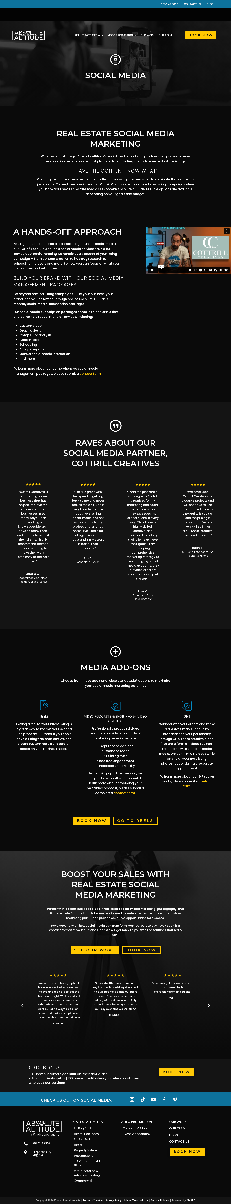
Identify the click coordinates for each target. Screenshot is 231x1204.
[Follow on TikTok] (142, 1099)
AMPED (190, 1200)
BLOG (210, 4)
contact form (90, 373)
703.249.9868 (172, 4)
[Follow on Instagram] (132, 1099)
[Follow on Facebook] (164, 1099)
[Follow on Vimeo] (174, 1099)
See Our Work (95, 950)
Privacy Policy (113, 1200)
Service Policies (160, 1200)
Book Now (201, 35)
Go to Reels (135, 820)
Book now (141, 950)
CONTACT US (195, 4)
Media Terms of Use (136, 1200)
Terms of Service (93, 1200)
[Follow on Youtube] (153, 1099)
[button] (208, 1005)
